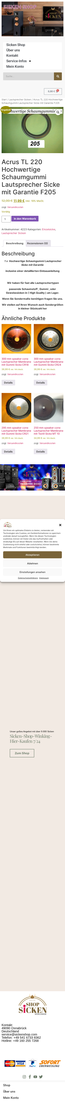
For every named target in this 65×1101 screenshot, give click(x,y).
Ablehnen (32, 563)
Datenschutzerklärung (28, 578)
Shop (6, 1085)
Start (4, 99)
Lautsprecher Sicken (20, 99)
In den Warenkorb (25, 218)
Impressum (44, 578)
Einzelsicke (48, 229)
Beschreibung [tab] (14, 243)
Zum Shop (22, 753)
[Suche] (58, 76)
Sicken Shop (15, 45)
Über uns (13, 50)
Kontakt (12, 55)
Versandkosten (15, 207)
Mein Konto (15, 66)
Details (8, 382)
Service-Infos (16, 61)
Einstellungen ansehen (32, 572)
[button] (60, 525)
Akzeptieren (32, 554)
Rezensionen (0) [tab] (37, 243)
